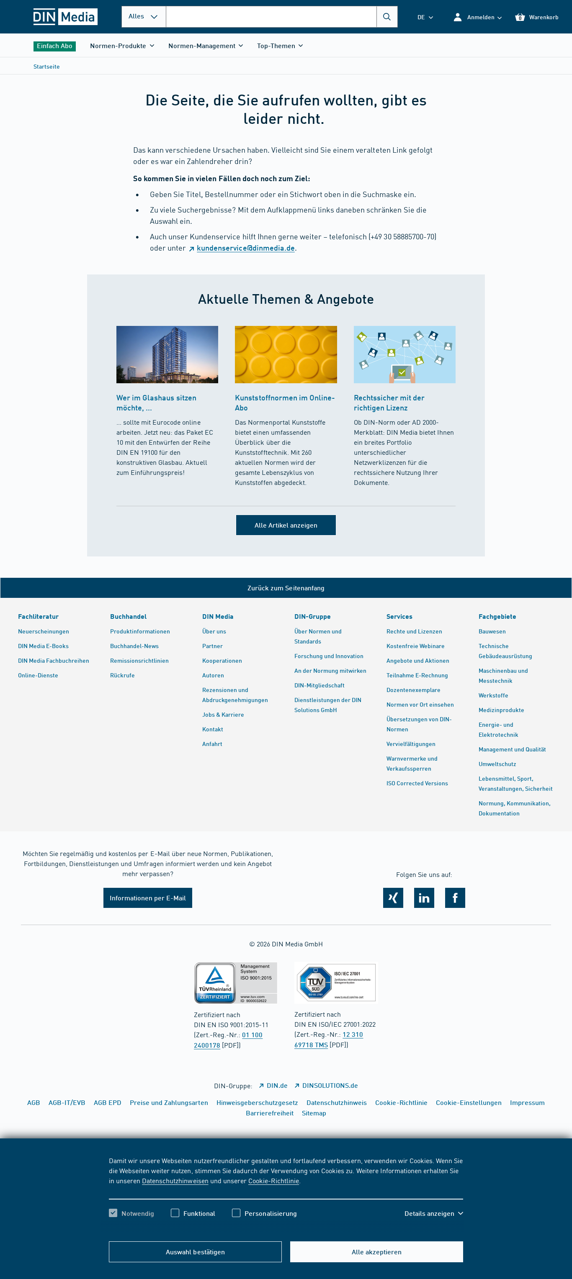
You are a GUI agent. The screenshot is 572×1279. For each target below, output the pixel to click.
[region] (286, 1194)
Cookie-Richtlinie (273, 1180)
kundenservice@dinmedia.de (246, 247)
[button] (477, 17)
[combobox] (281, 16)
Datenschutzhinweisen (175, 1180)
